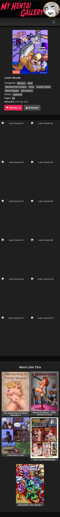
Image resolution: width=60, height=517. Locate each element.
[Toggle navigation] (53, 21)
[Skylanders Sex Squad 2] (30, 483)
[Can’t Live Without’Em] (44, 437)
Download (33, 107)
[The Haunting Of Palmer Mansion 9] (16, 391)
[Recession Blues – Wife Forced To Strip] (44, 391)
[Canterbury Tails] (16, 435)
